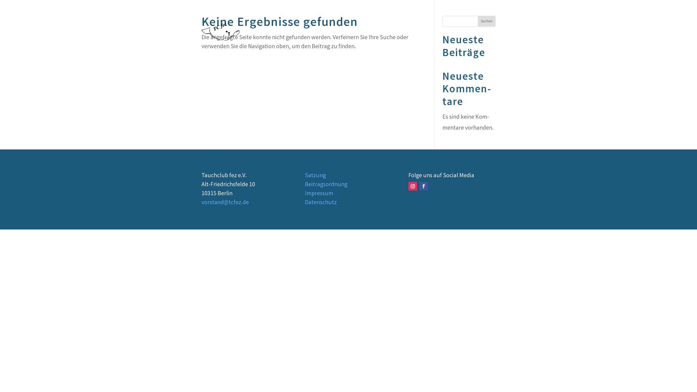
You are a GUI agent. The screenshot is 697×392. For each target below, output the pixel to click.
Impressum (319, 194)
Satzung (315, 176)
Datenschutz (321, 203)
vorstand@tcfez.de (225, 203)
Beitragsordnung (326, 185)
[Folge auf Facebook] (423, 186)
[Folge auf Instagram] (412, 186)
